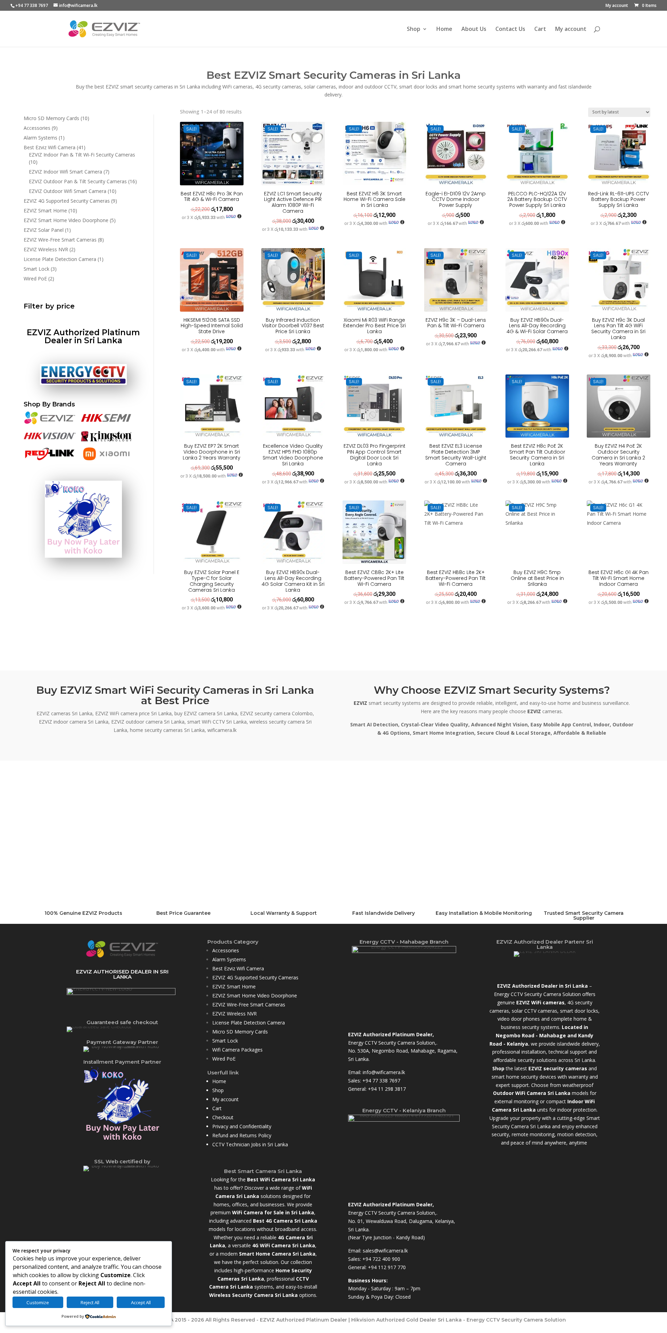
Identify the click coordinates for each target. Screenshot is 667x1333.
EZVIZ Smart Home (234, 986)
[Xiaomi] (106, 459)
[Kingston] (106, 441)
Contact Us (510, 29)
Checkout (222, 1117)
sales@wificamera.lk (385, 1250)
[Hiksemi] (106, 423)
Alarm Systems (229, 959)
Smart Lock (225, 1040)
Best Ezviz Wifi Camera (238, 968)
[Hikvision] (50, 441)
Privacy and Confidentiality (241, 1126)
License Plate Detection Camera (248, 1022)
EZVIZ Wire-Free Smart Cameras (248, 1004)
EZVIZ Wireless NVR (234, 1013)
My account (617, 5)
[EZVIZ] (50, 423)
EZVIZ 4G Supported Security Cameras (255, 977)
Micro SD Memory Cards (240, 1031)
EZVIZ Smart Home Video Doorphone (254, 995)
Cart (540, 29)
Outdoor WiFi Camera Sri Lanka (531, 1093)
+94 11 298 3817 (387, 1089)
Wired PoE (224, 1058)
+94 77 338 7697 (381, 1080)
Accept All (141, 1302)
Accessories (225, 950)
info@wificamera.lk (384, 1072)
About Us (473, 29)
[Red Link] (50, 459)
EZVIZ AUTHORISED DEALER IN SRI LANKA (122, 974)
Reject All (90, 1302)
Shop (413, 29)
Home (444, 29)
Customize (37, 1302)
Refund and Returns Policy (241, 1135)
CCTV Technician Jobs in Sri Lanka (250, 1144)
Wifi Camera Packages (237, 1049)
